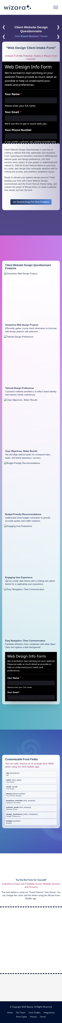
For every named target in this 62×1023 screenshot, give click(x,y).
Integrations (49, 1012)
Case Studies (35, 1012)
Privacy (33, 1016)
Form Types (21, 1016)
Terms (43, 1016)
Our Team (20, 1012)
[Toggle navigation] (55, 7)
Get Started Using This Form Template (31, 201)
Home (10, 1012)
